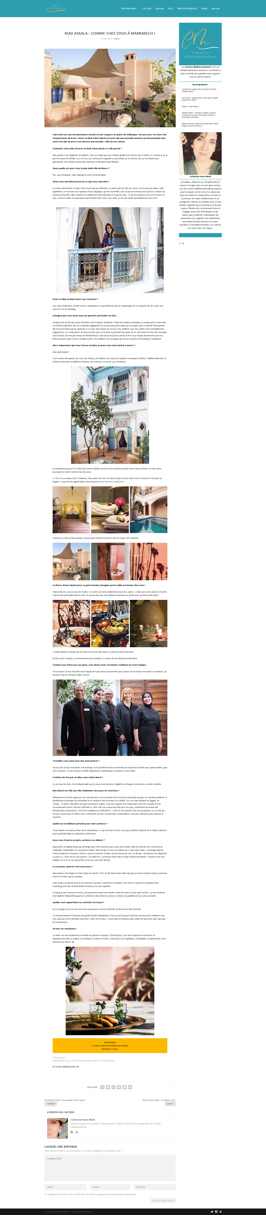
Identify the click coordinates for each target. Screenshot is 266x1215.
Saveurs (159, 8)
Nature (216, 8)
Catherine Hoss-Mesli (83, 1119)
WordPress (87, 1212)
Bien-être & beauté (187, 8)
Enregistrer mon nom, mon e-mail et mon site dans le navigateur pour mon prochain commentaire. (92, 1194)
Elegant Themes (61, 1212)
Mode (205, 8)
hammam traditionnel (114, 481)
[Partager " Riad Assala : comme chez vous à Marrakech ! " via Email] (124, 1087)
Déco (170, 8)
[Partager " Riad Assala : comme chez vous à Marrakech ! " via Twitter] (108, 1087)
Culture (147, 8)
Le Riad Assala (59, 478)
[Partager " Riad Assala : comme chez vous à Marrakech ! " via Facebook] (102, 1087)
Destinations (128, 8)
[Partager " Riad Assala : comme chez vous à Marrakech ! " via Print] (130, 1087)
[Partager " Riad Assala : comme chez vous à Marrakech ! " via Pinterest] (113, 1087)
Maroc (117, 38)
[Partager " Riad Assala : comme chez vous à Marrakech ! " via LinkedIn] (119, 1087)
